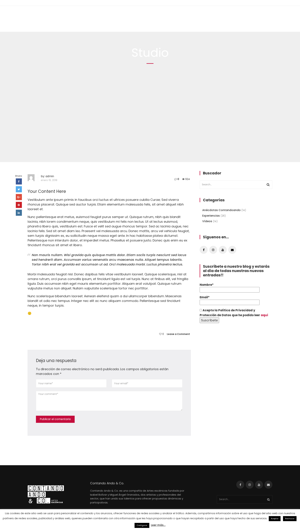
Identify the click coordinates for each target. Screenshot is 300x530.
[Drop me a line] (232, 250)
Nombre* (207, 285)
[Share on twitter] (19, 189)
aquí (264, 315)
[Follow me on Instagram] (213, 250)
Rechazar (289, 518)
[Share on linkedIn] (19, 213)
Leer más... (158, 525)
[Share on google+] (19, 197)
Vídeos (207, 221)
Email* (205, 297)
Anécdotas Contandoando (221, 210)
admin (49, 176)
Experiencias (211, 216)
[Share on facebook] (19, 181)
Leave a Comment (178, 334)
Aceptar (274, 518)
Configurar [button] (142, 525)
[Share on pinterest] (19, 205)
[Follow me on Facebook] (204, 250)
